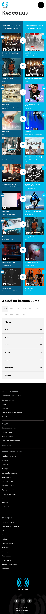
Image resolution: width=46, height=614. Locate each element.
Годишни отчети (8, 543)
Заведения (6, 464)
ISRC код (5, 408)
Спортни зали (7, 481)
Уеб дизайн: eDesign (23, 610)
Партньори (6, 556)
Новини (4, 539)
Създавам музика (10, 391)
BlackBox (5, 417)
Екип (3, 530)
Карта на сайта (7, 445)
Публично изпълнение (12, 452)
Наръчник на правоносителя (12, 413)
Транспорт (6, 477)
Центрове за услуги (9, 473)
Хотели (5, 460)
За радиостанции (9, 428)
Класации (5, 552)
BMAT (4, 404)
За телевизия (7, 432)
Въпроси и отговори (9, 564)
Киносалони (6, 507)
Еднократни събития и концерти (14, 490)
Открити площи (8, 486)
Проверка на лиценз (9, 456)
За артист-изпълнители (11, 396)
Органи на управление (10, 526)
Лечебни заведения (9, 494)
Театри (5, 502)
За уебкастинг (7, 436)
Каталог (5, 547)
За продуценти (8, 400)
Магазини (5, 469)
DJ (3, 498)
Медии (5, 424)
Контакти (6, 568)
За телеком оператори (11, 440)
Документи (6, 535)
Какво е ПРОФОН (8, 522)
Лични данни (6, 560)
